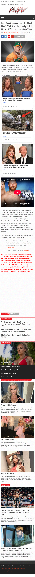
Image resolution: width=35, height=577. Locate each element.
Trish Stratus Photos (7, 474)
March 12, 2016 (27, 250)
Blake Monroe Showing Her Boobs (11, 370)
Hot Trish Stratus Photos (8, 377)
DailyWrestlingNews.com (10, 32)
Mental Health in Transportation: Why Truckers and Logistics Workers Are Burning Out (16, 549)
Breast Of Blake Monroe (8, 405)
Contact (11, 571)
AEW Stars (3, 4)
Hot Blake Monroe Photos (8, 373)
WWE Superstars (21, 1)
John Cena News (14, 313)
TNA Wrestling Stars (23, 570)
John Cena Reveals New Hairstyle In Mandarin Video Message (15, 336)
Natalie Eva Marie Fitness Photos (10, 366)
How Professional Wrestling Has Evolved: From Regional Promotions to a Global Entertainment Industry (15, 512)
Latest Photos (5, 1)
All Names (12, 1)
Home (2, 568)
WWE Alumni (11, 4)
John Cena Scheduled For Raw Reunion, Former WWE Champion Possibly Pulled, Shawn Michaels (16, 330)
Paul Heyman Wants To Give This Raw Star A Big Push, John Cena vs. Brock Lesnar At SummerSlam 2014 (15, 324)
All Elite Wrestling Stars (6, 570)
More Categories (19, 4)
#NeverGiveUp (10, 247)
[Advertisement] (17, 291)
